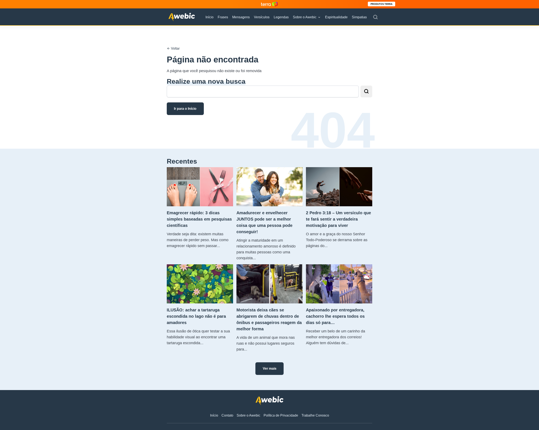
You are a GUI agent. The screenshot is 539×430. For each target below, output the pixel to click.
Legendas (281, 17)
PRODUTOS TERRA (381, 4)
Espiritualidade (336, 17)
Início (209, 17)
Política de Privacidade (281, 415)
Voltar (175, 48)
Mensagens (241, 17)
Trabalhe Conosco (315, 415)
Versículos (262, 17)
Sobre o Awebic (304, 17)
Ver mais (269, 368)
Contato (227, 415)
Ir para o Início (185, 108)
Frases (223, 17)
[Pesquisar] (375, 17)
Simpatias (359, 17)
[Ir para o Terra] (269, 4)
